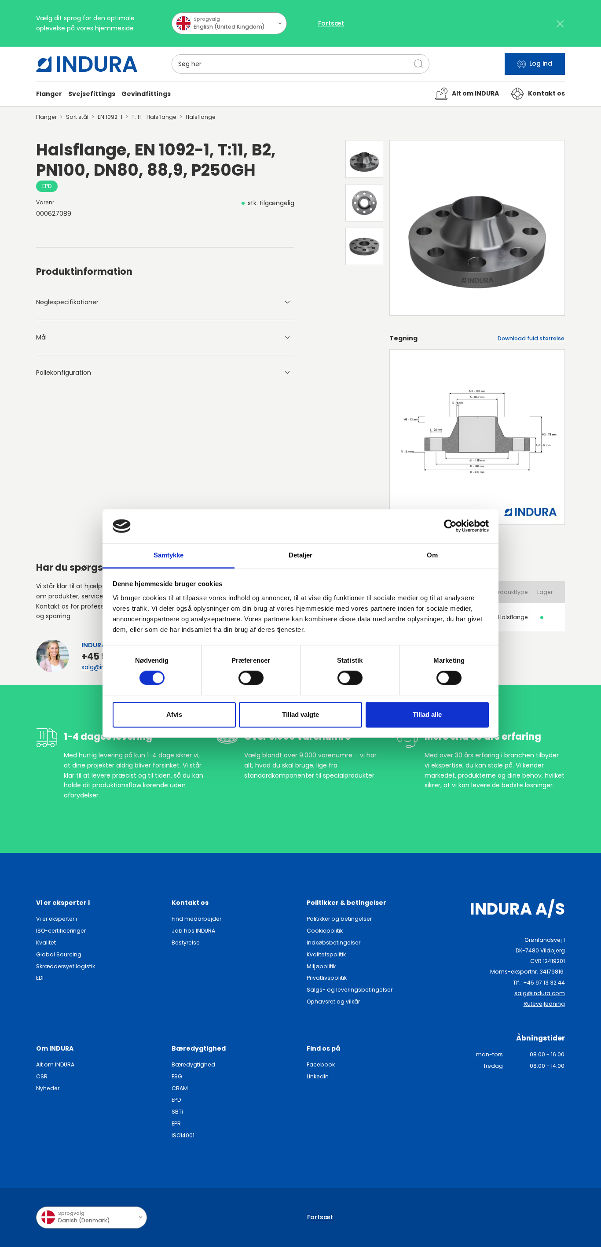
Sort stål (77, 117)
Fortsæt (331, 23)
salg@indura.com (539, 993)
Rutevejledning (544, 1003)
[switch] (251, 678)
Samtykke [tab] (169, 555)
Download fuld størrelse (531, 338)
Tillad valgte (300, 714)
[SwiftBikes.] (86, 64)
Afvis (174, 714)
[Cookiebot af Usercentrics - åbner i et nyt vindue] (450, 526)
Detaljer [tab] (301, 555)
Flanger (46, 117)
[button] (49, 94)
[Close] (560, 23)
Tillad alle (427, 714)
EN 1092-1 (110, 117)
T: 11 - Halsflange (154, 117)
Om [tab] (432, 555)
